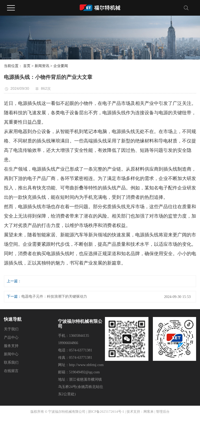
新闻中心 (11, 354)
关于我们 (11, 329)
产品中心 (11, 337)
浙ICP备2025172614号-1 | (107, 412)
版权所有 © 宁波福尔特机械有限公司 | (58, 412)
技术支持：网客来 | (141, 412)
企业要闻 (60, 66)
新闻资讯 (42, 66)
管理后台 (163, 412)
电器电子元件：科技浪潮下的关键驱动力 (54, 296)
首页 (26, 66)
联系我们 (11, 362)
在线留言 (11, 371)
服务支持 (11, 346)
